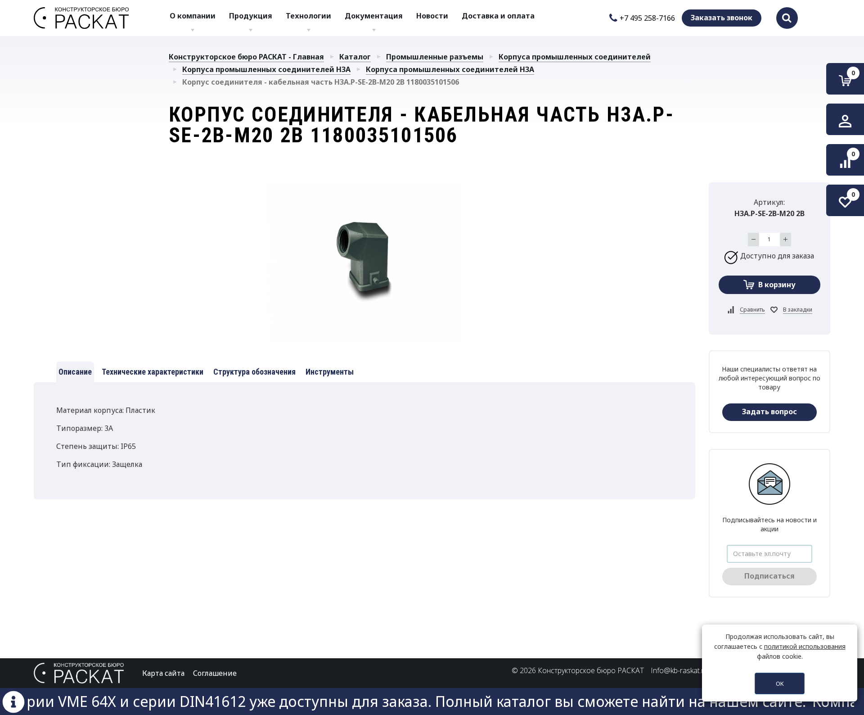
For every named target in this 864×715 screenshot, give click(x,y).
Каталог (355, 57)
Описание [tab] (75, 371)
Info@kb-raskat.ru (679, 670)
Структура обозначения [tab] (254, 371)
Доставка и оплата (498, 16)
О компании (193, 16)
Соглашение (215, 673)
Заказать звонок (721, 18)
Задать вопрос (769, 411)
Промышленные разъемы (434, 57)
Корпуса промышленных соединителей (575, 57)
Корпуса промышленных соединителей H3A (266, 69)
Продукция (250, 16)
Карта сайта (163, 673)
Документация (374, 16)
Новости (432, 16)
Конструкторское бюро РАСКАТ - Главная (246, 57)
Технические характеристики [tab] (152, 371)
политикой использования (805, 646)
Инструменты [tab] (330, 371)
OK (780, 683)
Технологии (308, 16)
